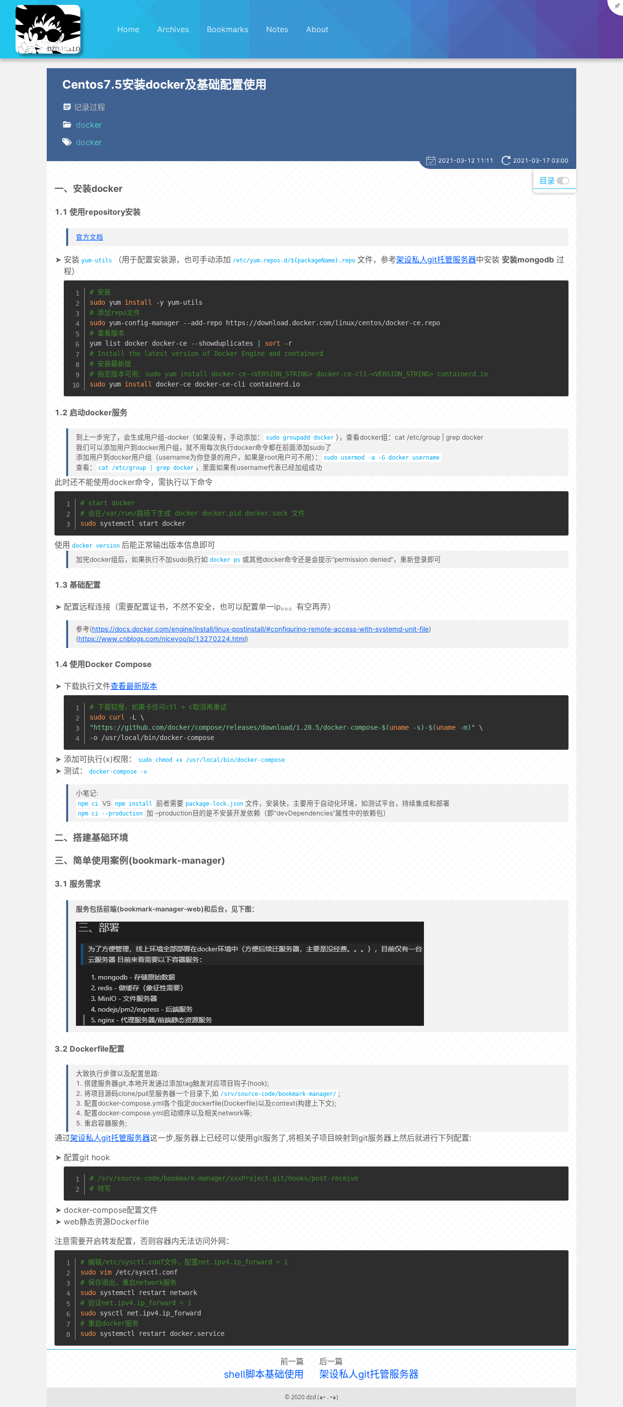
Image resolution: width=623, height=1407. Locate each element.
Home (128, 29)
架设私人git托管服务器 (436, 259)
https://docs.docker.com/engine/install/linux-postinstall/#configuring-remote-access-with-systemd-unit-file (260, 629)
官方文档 (89, 237)
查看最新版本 (133, 686)
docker (89, 125)
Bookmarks (227, 29)
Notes (277, 29)
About (317, 29)
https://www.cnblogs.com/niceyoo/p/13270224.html (162, 639)
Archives (173, 29)
